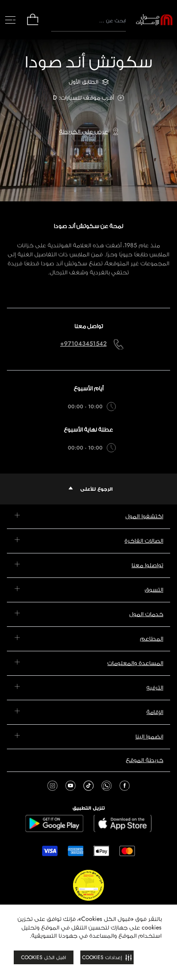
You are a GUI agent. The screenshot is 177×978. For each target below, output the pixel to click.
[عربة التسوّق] (33, 24)
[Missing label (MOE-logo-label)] (154, 19)
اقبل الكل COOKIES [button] (43, 957)
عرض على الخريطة (83, 131)
